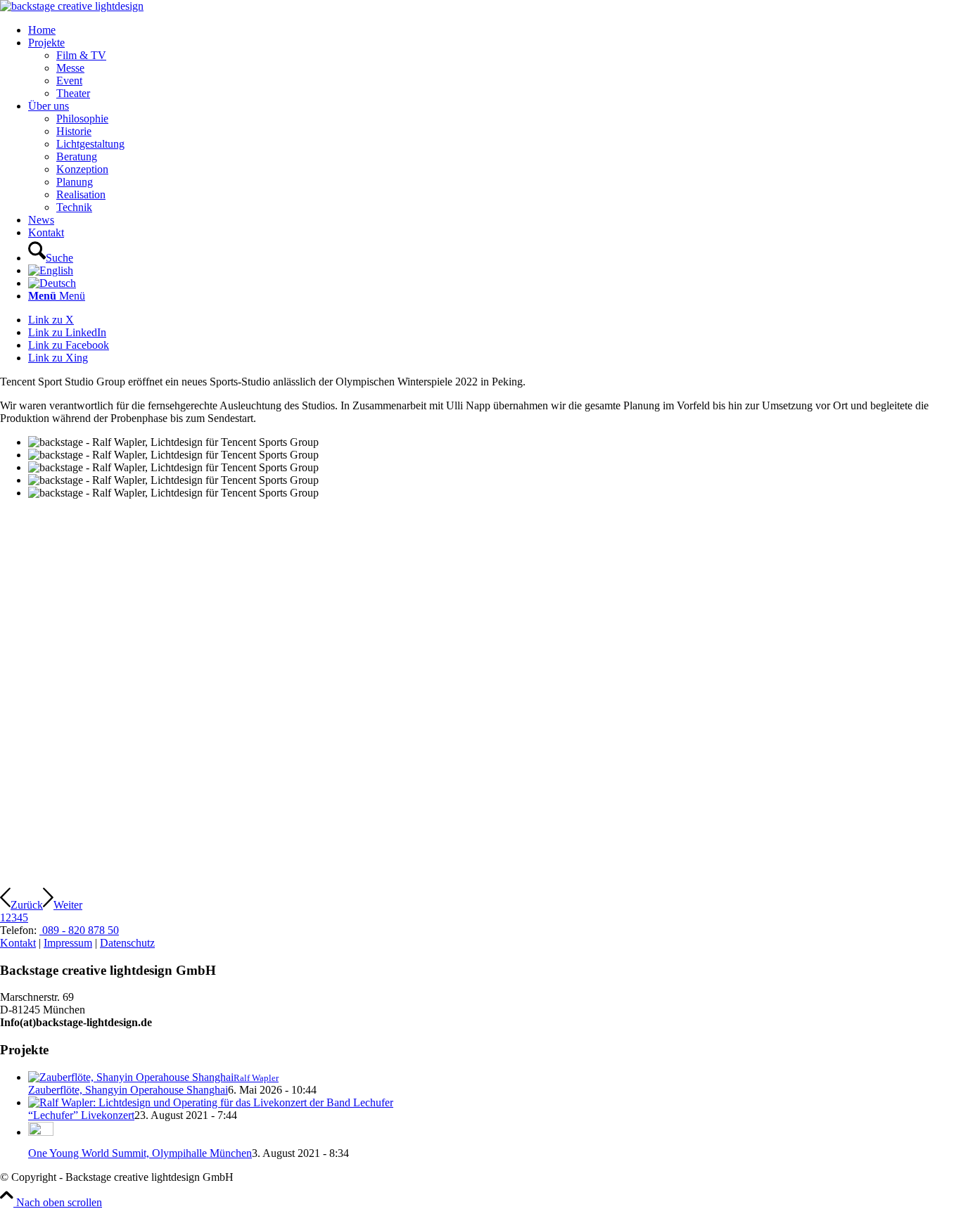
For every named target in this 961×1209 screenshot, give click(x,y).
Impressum (68, 943)
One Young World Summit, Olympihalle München (140, 1153)
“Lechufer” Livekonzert (81, 1115)
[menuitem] (494, 30)
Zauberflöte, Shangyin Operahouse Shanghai (128, 1090)
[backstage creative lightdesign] (72, 6)
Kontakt (18, 943)
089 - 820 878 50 (79, 930)
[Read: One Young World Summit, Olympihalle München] (40, 1132)
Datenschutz (127, 943)
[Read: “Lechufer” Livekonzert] (210, 1102)
